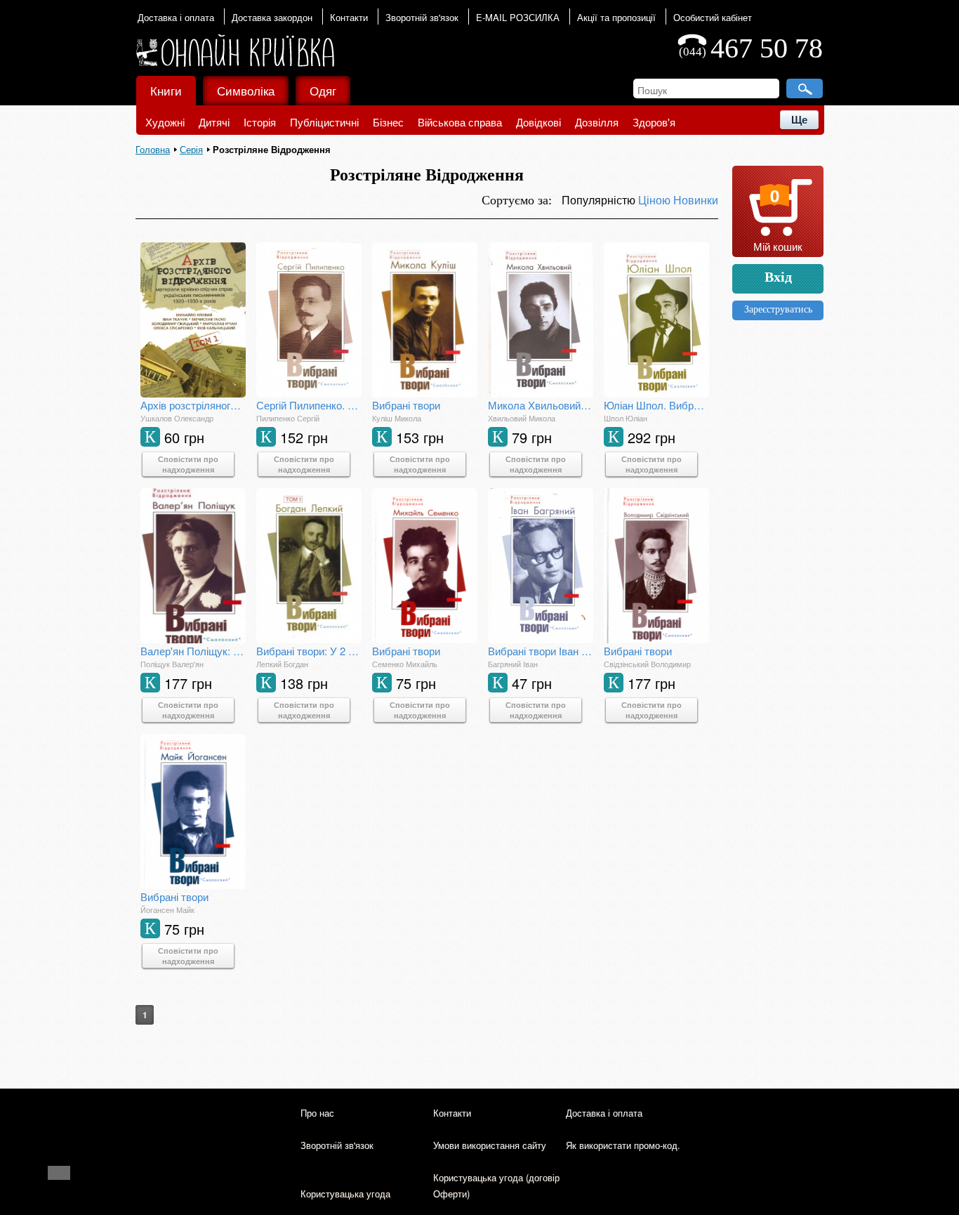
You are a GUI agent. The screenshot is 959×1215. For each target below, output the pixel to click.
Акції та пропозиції (616, 17)
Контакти (349, 17)
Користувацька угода (345, 1193)
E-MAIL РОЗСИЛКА (518, 17)
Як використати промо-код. (623, 1145)
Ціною (655, 200)
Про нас (317, 1112)
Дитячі (214, 121)
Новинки (695, 200)
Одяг (323, 90)
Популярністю (600, 200)
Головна (152, 149)
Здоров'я (654, 121)
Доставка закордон (272, 17)
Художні (165, 121)
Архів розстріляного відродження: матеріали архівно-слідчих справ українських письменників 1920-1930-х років (193, 405)
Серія (191, 149)
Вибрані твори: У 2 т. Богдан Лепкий (309, 650)
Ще (799, 120)
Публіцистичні (324, 121)
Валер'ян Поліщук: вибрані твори (193, 650)
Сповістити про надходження (188, 464)
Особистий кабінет (712, 17)
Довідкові (538, 121)
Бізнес (388, 121)
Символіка (246, 90)
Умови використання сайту (489, 1145)
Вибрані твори (406, 405)
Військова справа (460, 121)
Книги (166, 90)
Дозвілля (597, 121)
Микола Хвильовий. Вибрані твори (540, 405)
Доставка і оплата (176, 17)
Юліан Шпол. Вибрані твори (656, 405)
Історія (260, 121)
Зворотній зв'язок (421, 17)
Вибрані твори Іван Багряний (540, 650)
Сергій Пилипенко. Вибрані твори (309, 405)
